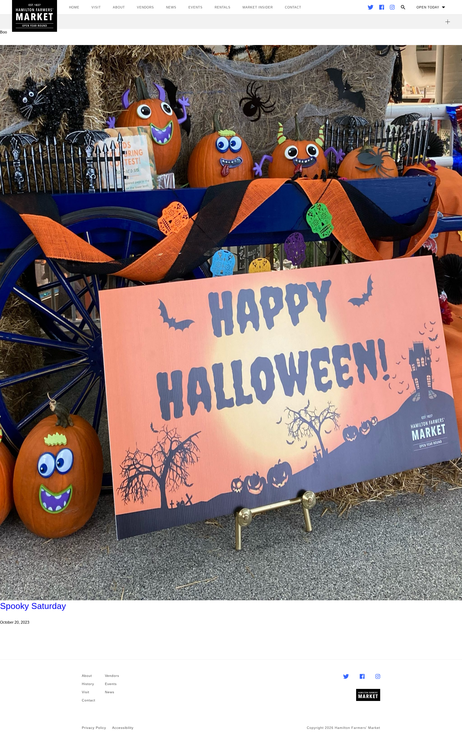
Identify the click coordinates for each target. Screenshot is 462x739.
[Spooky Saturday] (231, 322)
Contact (293, 7)
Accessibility (123, 728)
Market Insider (258, 7)
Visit (96, 7)
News (171, 7)
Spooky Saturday (33, 606)
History (88, 684)
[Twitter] (371, 8)
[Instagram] (392, 8)
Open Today (428, 7)
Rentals (223, 7)
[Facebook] (382, 8)
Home (74, 7)
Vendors (145, 7)
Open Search (403, 7)
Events (195, 7)
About (119, 7)
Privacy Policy (94, 728)
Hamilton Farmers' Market (34, 16)
